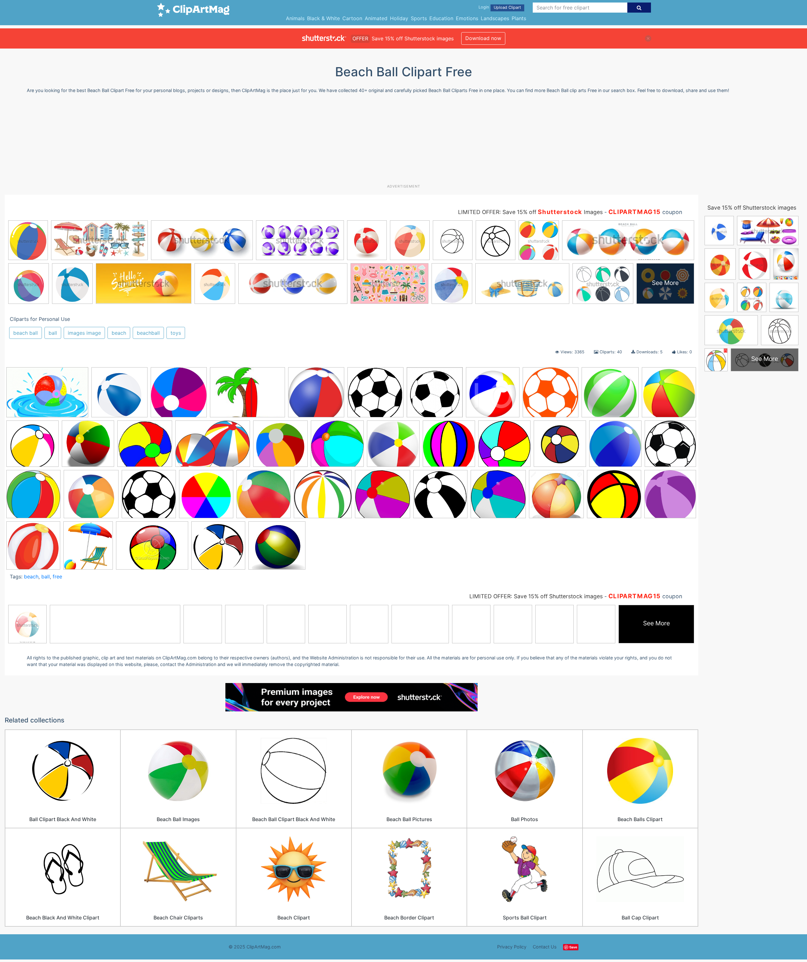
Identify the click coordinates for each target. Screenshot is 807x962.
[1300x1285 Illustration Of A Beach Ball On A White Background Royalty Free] (556, 497)
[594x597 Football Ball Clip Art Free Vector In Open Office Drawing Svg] (149, 497)
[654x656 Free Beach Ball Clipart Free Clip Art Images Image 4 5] (440, 497)
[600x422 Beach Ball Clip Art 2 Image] (213, 447)
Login (484, 7)
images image (84, 333)
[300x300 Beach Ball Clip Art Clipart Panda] (218, 548)
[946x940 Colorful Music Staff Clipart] (91, 497)
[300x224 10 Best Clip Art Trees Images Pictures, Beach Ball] (247, 395)
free (57, 576)
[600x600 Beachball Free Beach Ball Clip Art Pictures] (615, 446)
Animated (376, 18)
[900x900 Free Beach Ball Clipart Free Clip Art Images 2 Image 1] (206, 497)
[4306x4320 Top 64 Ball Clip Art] (33, 548)
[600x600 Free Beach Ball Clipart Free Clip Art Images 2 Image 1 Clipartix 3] (263, 497)
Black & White (323, 18)
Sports (419, 18)
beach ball (25, 333)
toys (176, 333)
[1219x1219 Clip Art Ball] (670, 446)
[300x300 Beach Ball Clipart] (32, 446)
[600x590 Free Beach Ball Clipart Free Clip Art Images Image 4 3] (382, 497)
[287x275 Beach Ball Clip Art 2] (145, 447)
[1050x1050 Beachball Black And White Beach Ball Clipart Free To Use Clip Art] (560, 446)
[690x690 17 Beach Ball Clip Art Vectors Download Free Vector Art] (119, 395)
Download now (483, 38)
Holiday (399, 18)
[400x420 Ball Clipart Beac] (492, 395)
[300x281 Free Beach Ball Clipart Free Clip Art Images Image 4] (322, 497)
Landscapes (495, 18)
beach (119, 333)
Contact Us (545, 946)
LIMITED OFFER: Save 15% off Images (530, 212)
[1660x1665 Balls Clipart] (669, 394)
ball (53, 333)
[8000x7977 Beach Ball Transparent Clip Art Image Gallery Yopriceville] (393, 447)
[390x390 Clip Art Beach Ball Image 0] (33, 497)
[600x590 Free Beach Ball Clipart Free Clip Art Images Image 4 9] (498, 497)
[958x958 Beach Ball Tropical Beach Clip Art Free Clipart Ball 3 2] (449, 446)
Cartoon (352, 18)
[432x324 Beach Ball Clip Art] (152, 548)
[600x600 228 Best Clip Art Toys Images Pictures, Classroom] (316, 395)
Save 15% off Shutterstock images (751, 207)
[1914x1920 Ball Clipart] (434, 395)
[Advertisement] (403, 141)
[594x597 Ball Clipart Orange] (550, 395)
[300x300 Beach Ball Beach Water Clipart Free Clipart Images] (88, 446)
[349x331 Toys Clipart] (277, 548)
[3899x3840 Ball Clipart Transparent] (610, 395)
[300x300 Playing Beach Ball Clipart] (614, 497)
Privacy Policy (511, 946)
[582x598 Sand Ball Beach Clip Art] (670, 496)
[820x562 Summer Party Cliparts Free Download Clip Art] (47, 395)
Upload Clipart (507, 7)
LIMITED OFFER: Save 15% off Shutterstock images (536, 596)
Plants (519, 18)
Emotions (467, 18)
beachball (148, 333)
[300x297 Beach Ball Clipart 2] (337, 446)
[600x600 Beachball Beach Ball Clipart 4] (504, 446)
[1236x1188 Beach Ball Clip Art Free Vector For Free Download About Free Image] (280, 446)
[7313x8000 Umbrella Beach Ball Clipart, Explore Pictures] (88, 548)
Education (441, 18)
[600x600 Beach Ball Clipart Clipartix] (178, 395)
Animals (295, 18)
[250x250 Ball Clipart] (375, 395)
